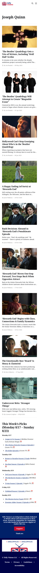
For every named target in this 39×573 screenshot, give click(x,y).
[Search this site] (32, 3)
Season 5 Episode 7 (14, 483)
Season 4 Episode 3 (19, 445)
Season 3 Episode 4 (17, 502)
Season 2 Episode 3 (17, 478)
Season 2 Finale (17, 458)
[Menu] (36, 3)
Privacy (17, 562)
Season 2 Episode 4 (15, 464)
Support (19, 528)
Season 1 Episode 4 (15, 491)
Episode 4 (12, 451)
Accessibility (19, 565)
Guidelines (28, 562)
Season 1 (13, 439)
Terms (7, 562)
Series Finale (14, 499)
